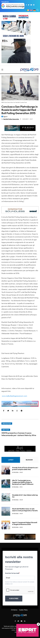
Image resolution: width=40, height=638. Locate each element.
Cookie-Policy (23, 610)
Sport (5, 116)
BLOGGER (29, 460)
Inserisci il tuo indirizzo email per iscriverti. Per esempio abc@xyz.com (19, 583)
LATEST (10, 460)
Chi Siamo (14, 610)
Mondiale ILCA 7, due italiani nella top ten (25, 496)
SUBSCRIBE (13, 598)
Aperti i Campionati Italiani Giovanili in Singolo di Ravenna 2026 (24, 523)
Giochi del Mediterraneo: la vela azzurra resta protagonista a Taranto (25, 510)
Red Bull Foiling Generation (11, 119)
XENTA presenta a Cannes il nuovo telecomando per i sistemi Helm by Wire (18, 434)
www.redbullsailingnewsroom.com (14, 396)
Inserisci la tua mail (12, 573)
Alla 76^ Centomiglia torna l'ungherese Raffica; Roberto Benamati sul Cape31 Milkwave (22, 482)
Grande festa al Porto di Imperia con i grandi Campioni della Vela (25, 468)
